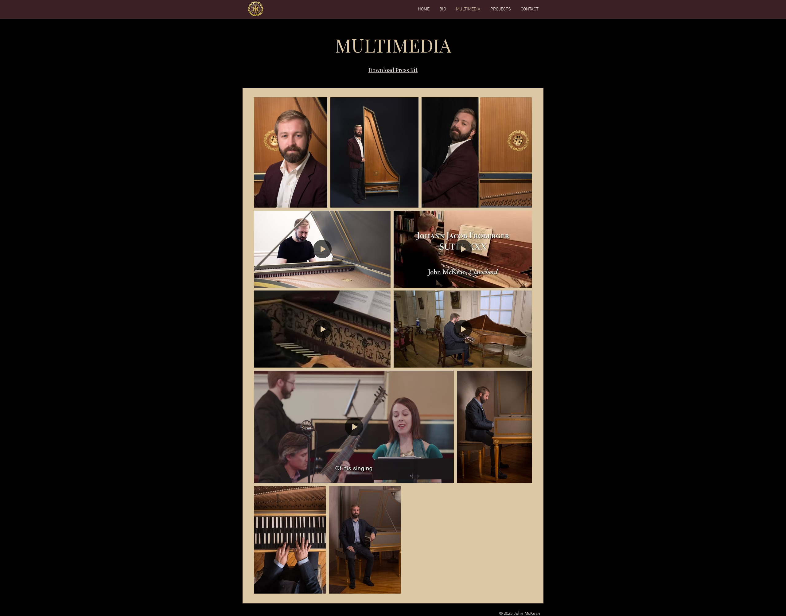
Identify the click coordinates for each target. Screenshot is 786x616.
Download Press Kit (393, 70)
